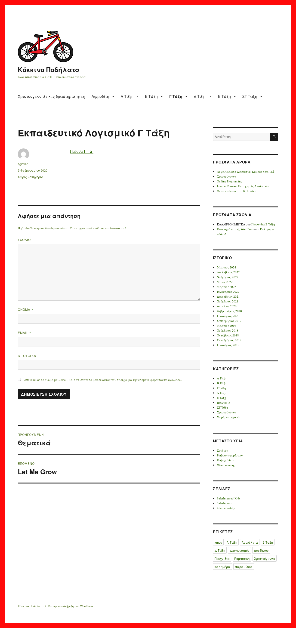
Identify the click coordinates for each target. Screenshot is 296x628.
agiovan (23, 164)
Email (24, 332)
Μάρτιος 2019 (226, 325)
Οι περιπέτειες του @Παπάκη (236, 191)
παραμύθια (244, 566)
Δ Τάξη (200, 96)
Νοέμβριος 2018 (227, 330)
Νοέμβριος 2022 (227, 277)
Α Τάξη (127, 96)
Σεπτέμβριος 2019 (229, 321)
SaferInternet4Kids (228, 498)
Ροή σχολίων (225, 460)
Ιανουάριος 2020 (228, 316)
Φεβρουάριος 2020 (229, 311)
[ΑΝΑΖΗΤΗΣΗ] (274, 137)
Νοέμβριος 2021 (227, 301)
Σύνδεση (222, 450)
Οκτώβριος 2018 (228, 335)
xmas (218, 542)
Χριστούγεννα (226, 176)
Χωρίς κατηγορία (30, 177)
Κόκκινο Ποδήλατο (48, 69)
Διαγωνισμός (239, 550)
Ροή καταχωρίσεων (230, 455)
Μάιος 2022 (225, 282)
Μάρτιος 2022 (226, 287)
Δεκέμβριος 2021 (228, 296)
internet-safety (226, 508)
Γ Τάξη (175, 96)
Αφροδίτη (100, 96)
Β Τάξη (151, 96)
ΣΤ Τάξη (249, 96)
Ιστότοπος (27, 356)
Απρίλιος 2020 (227, 306)
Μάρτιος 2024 (226, 267)
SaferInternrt (224, 503)
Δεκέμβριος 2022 (228, 272)
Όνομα (25, 309)
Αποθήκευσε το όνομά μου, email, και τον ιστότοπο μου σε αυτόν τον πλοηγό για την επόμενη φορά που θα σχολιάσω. (103, 380)
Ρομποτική (242, 558)
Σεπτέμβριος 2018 (229, 340)
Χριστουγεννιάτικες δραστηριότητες (51, 96)
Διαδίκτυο (261, 550)
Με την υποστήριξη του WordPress (70, 606)
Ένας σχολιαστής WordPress (235, 229)
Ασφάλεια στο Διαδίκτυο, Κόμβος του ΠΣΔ (245, 171)
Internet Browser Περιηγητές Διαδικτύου (243, 186)
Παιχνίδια (223, 402)
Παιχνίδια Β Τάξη (263, 224)
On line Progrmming (229, 181)
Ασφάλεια (250, 542)
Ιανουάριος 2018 (228, 345)
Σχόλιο (24, 239)
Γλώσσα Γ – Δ (81, 151)
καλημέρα (222, 566)
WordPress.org (226, 465)
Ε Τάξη (224, 96)
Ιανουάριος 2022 (228, 291)
